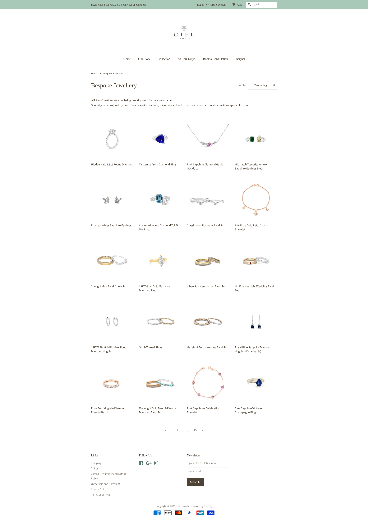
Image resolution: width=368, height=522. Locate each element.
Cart (239, 4)
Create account (218, 4)
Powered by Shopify (201, 506)
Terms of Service (100, 495)
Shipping (96, 463)
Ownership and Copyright (105, 484)
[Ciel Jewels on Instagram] (156, 464)
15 (195, 430)
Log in (200, 4)
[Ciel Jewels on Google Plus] (149, 464)
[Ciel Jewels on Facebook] (141, 464)
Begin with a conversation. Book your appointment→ (120, 4)
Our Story (144, 59)
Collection (164, 59)
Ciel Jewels (183, 506)
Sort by (242, 85)
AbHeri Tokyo (187, 59)
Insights (240, 59)
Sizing (94, 468)
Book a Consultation (215, 59)
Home (127, 59)
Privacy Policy (98, 489)
